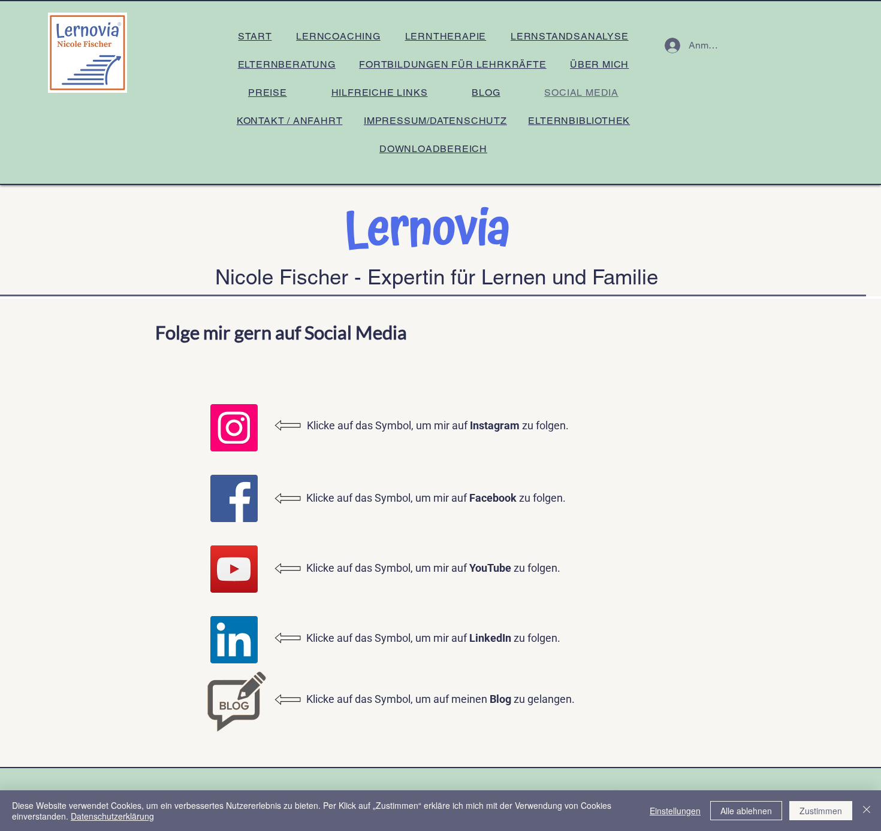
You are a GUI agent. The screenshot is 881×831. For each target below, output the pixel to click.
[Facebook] (234, 498)
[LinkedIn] (234, 639)
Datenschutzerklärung (112, 816)
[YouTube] (234, 569)
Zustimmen (820, 811)
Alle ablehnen (746, 811)
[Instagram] (234, 427)
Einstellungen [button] (675, 811)
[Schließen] (866, 810)
